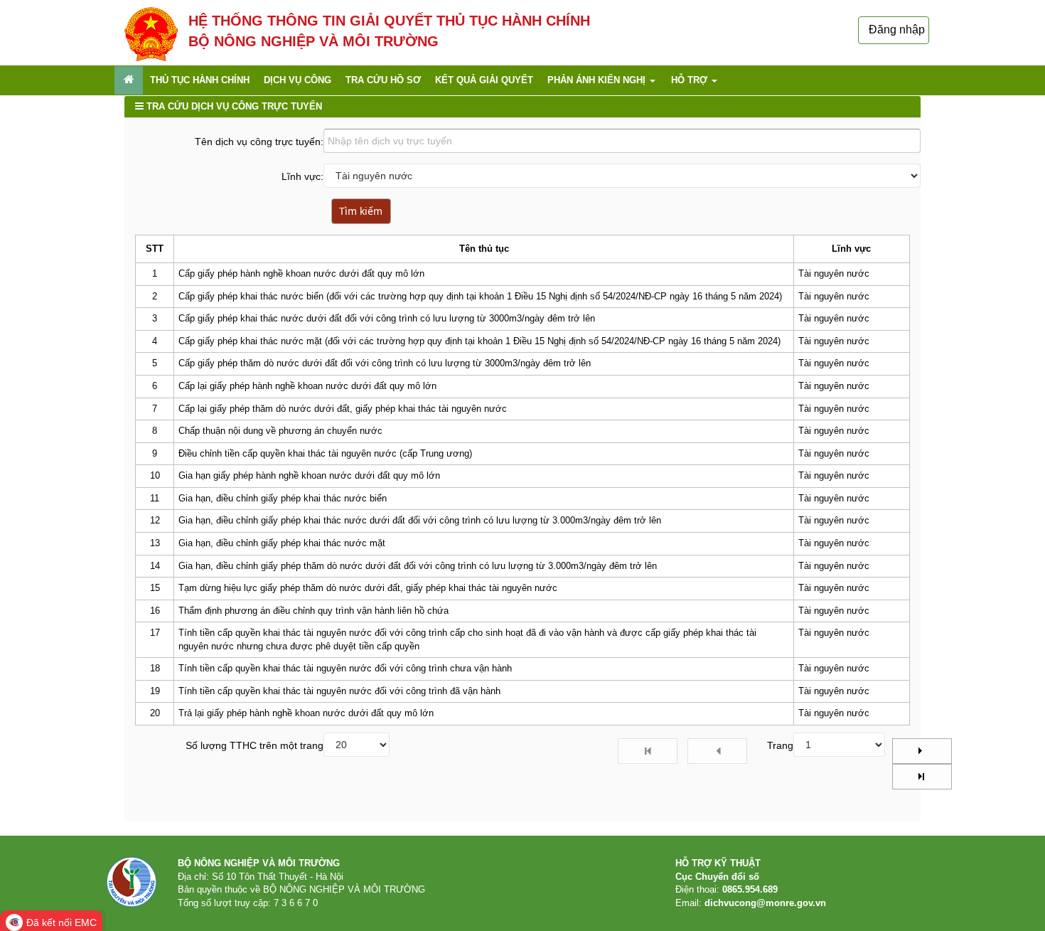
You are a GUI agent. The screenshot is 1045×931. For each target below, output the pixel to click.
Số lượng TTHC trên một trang (254, 745)
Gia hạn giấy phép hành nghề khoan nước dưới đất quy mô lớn (309, 475)
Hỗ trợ (690, 80)
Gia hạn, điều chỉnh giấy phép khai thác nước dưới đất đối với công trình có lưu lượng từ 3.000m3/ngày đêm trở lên (419, 520)
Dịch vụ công (297, 80)
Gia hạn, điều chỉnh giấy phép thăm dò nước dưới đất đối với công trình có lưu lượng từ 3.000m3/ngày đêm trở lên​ (417, 565)
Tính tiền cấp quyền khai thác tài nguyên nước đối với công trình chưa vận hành (345, 668)
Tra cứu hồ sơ (383, 80)
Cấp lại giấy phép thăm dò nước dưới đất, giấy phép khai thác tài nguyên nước (342, 408)
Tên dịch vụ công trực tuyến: (259, 141)
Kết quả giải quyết (484, 80)
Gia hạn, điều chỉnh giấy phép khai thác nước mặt (281, 543)
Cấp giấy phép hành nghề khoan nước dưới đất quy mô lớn (301, 273)
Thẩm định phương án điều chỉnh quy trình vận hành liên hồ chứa (313, 610)
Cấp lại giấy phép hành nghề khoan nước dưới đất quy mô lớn (307, 386)
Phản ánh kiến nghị (597, 80)
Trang (780, 745)
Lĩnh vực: (302, 176)
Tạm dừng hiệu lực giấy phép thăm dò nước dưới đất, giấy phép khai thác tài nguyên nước (367, 587)
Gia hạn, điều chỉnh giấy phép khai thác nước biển (282, 498)
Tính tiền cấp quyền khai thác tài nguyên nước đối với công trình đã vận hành (339, 691)
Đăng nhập (897, 29)
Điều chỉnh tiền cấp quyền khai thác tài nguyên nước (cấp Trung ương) (325, 453)
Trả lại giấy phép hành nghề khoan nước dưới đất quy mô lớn (306, 713)
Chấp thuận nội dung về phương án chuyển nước (280, 430)
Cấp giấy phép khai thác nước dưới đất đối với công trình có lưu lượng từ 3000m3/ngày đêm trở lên (386, 318)
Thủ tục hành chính (200, 80)
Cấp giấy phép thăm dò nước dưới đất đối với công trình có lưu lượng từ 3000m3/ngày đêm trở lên (384, 363)
